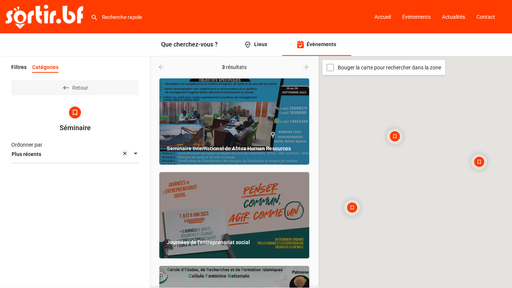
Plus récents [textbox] (26, 154)
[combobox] (75, 154)
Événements (416, 17)
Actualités (453, 17)
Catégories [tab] (45, 67)
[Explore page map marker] (395, 136)
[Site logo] (45, 16)
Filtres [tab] (19, 67)
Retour (80, 88)
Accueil (382, 17)
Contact (485, 17)
